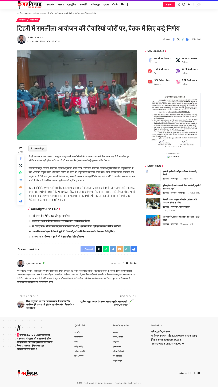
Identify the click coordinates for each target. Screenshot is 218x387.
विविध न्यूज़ (34, 20)
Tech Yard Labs (134, 383)
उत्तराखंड (22, 20)
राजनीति (173, 193)
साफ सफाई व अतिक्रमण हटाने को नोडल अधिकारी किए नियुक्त (58, 236)
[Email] (20, 186)
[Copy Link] (183, 39)
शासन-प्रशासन (184, 207)
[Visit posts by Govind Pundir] (21, 39)
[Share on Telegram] (20, 179)
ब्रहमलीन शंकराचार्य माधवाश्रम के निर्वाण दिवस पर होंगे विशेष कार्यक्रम (61, 220)
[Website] (119, 263)
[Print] (187, 39)
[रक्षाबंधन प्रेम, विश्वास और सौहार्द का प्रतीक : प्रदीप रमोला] (153, 220)
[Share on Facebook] (173, 39)
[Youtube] (159, 82)
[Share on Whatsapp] (20, 172)
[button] (128, 4)
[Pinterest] (159, 71)
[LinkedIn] (135, 263)
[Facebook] (123, 263)
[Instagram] (131, 263)
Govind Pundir (34, 37)
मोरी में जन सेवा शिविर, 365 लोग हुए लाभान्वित (51, 215)
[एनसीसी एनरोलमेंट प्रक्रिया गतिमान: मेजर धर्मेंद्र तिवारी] (153, 175)
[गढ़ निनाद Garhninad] (29, 4)
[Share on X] (178, 39)
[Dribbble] (187, 82)
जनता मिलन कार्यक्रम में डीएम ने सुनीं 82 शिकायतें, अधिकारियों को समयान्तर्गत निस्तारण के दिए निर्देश (73, 231)
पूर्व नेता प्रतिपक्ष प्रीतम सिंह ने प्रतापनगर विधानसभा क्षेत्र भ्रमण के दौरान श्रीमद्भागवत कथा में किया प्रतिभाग (76, 226)
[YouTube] (127, 263)
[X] (187, 60)
